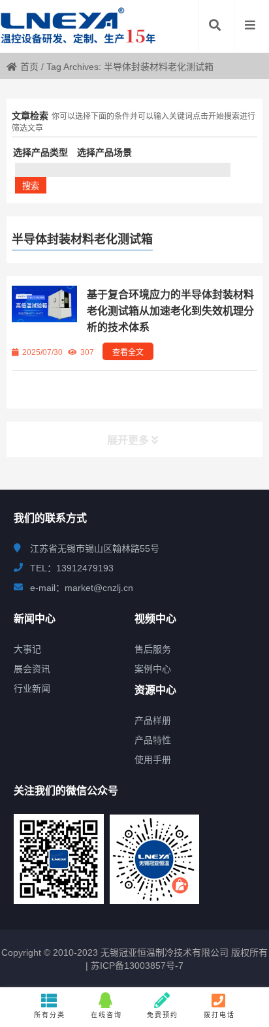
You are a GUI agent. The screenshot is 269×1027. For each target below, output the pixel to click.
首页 (29, 66)
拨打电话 (219, 1015)
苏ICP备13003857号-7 (135, 965)
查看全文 (128, 352)
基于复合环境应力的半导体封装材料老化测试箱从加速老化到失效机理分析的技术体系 (170, 311)
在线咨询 (106, 1015)
